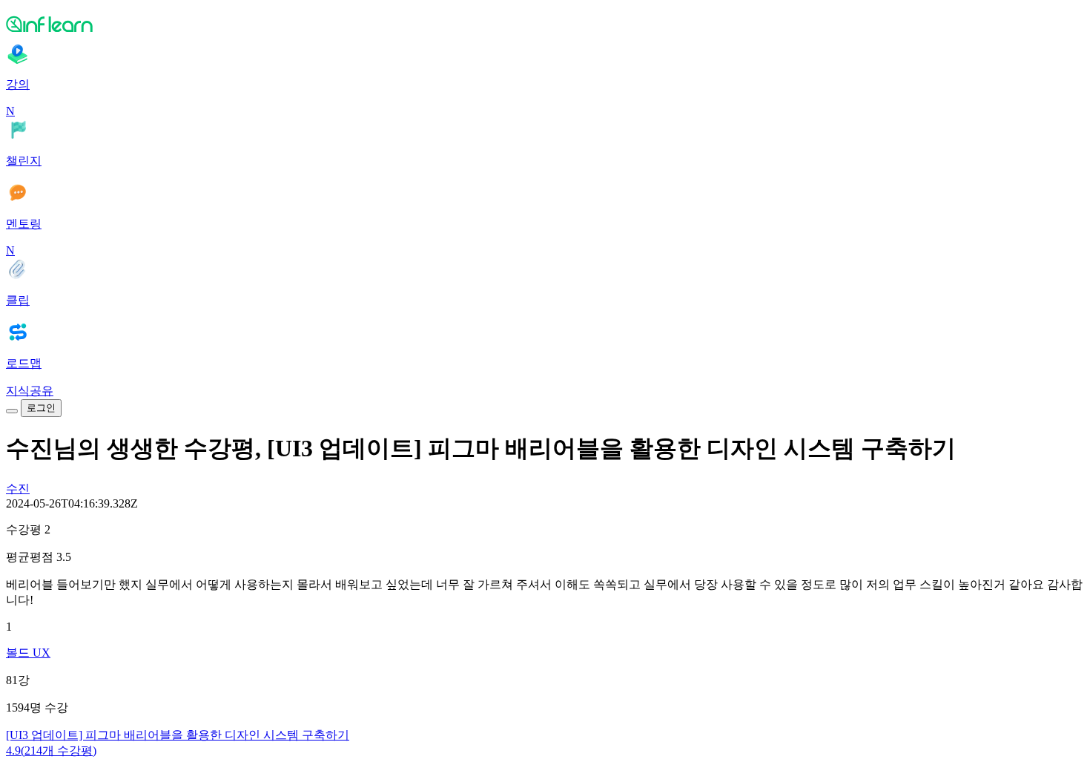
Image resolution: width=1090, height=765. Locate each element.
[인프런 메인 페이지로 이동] (545, 24)
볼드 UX (28, 652)
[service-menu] (12, 411)
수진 (18, 488)
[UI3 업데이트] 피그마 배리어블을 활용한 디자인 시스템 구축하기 (177, 735)
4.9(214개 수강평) (51, 750)
